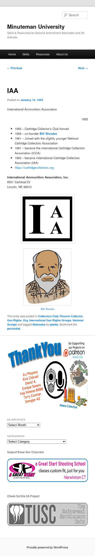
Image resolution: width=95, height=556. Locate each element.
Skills (26, 54)
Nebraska (39, 324)
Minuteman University (36, 26)
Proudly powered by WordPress (47, 547)
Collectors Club (48, 316)
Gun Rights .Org (17, 320)
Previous (14, 68)
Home (12, 54)
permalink (13, 328)
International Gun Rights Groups (50, 320)
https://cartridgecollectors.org (34, 167)
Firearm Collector (71, 316)
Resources (43, 54)
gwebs (54, 324)
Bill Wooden (47, 309)
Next (83, 68)
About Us (62, 54)
